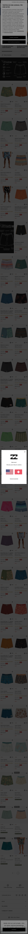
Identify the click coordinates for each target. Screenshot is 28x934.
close (25, 451)
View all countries (14, 478)
